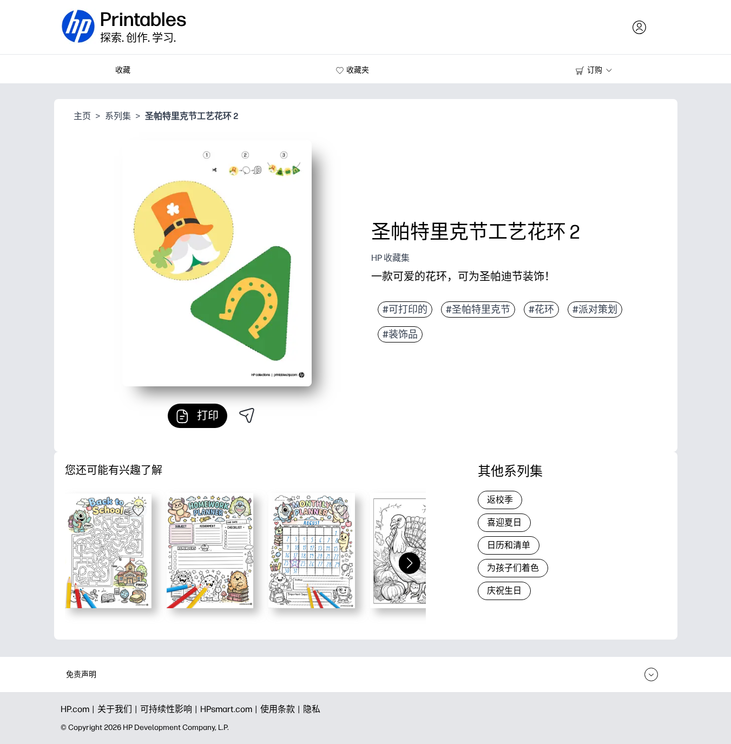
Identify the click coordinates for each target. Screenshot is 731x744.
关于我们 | (118, 709)
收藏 (122, 70)
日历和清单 (508, 545)
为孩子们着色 (513, 568)
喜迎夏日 (504, 522)
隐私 (311, 709)
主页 (82, 116)
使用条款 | (281, 709)
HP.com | (79, 709)
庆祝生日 (504, 590)
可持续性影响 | (170, 709)
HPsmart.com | (230, 709)
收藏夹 (357, 70)
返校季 (500, 500)
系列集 (118, 116)
